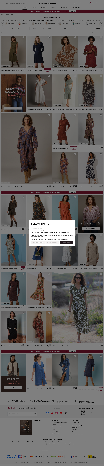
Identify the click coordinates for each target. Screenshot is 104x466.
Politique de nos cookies (63, 239)
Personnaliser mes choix (38, 242)
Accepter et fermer (67, 242)
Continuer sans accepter (52, 242)
